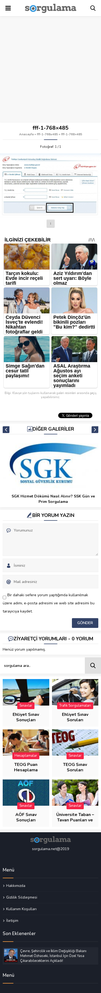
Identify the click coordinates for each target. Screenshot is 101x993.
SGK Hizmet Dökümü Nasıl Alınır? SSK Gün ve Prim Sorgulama (53, 499)
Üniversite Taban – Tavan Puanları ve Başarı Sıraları (75, 820)
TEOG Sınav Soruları (75, 767)
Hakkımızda (15, 886)
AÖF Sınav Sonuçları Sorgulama (26, 820)
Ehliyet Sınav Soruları (75, 717)
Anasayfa (26, 134)
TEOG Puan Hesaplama (26, 767)
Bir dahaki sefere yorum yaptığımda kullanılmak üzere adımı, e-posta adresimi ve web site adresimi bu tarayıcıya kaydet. (49, 603)
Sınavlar (25, 705)
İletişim (12, 920)
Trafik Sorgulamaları (75, 705)
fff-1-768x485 (47, 134)
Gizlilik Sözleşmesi (21, 897)
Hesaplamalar (26, 755)
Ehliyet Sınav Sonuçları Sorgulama (26, 720)
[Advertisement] (50, 69)
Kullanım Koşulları (21, 908)
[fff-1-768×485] (50, 185)
